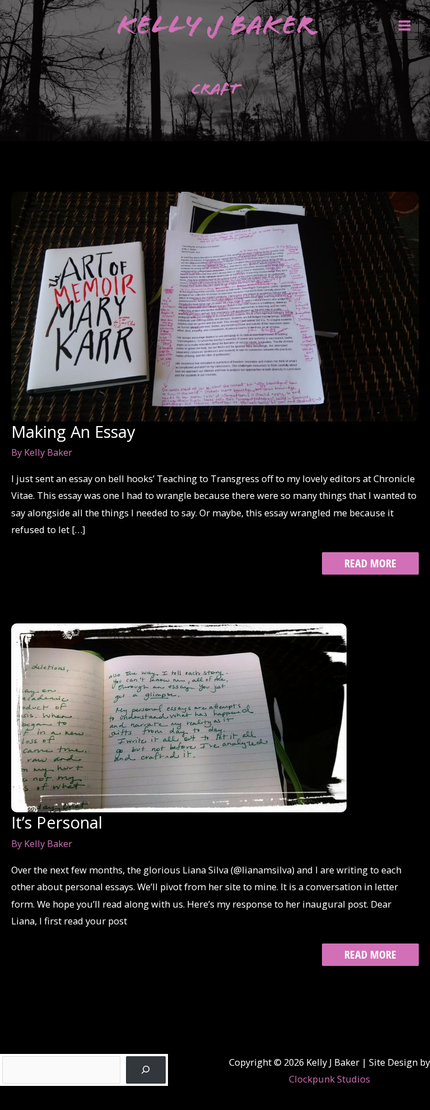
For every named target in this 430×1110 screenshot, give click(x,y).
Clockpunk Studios (329, 1078)
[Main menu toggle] (404, 25)
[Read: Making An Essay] (215, 305)
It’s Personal (56, 822)
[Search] (146, 1070)
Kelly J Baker (215, 25)
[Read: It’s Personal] (179, 716)
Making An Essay (73, 431)
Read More (370, 565)
